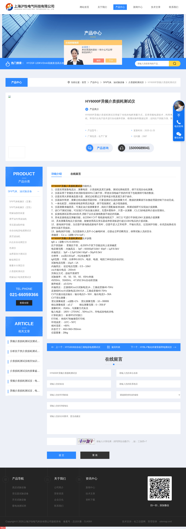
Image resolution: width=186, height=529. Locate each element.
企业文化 (59, 499)
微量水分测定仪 (17, 265)
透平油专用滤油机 (18, 219)
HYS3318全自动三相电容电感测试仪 (82, 347)
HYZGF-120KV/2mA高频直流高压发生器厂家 (50, 63)
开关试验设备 (19, 499)
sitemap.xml (165, 521)
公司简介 (59, 487)
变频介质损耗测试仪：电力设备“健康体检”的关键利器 (25, 380)
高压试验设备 (19, 487)
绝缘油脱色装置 (17, 213)
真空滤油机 (14, 236)
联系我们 (173, 7)
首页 (84, 82)
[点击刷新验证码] (86, 441)
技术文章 (155, 7)
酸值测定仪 (14, 259)
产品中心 (120, 7)
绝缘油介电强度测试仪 (20, 277)
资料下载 (90, 499)
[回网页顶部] (178, 115)
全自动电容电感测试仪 (20, 230)
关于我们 (102, 7)
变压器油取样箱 (17, 224)
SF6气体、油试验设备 (113, 82)
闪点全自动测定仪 (18, 242)
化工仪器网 (139, 521)
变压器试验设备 (20, 493)
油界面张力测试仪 (18, 254)
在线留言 (75, 173)
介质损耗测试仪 (136, 82)
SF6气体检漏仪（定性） (21, 207)
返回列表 (115, 347)
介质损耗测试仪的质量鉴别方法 (25, 371)
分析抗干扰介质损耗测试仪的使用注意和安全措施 (25, 351)
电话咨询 (178, 126)
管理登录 (152, 521)
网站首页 (84, 7)
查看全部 (24, 303)
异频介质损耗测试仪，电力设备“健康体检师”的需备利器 (25, 390)
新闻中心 (138, 7)
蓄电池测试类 (19, 506)
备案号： (68, 521)
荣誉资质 (59, 493)
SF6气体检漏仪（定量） (21, 201)
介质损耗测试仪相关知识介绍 (25, 361)
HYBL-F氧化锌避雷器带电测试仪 (156, 347)
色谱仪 (12, 248)
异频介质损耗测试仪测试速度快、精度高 (25, 341)
